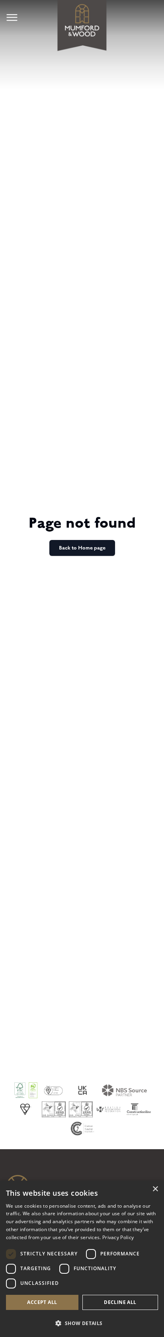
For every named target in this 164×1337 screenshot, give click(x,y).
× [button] (155, 1189)
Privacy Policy (118, 1237)
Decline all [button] (120, 1302)
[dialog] (82, 1259)
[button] (82, 1323)
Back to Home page (82, 548)
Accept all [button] (42, 1302)
